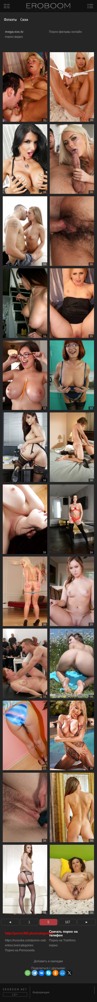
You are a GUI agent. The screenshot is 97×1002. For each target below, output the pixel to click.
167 (67, 922)
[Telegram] (35, 973)
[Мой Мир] (62, 973)
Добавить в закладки (48, 961)
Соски (24, 19)
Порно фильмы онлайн (65, 32)
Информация (41, 992)
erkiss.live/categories (19, 945)
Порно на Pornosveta (20, 950)
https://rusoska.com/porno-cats (25, 940)
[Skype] (48, 973)
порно (53, 945)
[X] (69, 973)
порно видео (14, 37)
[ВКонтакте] (42, 973)
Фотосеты (10, 19)
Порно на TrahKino (62, 940)
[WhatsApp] (28, 973)
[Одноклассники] (55, 973)
